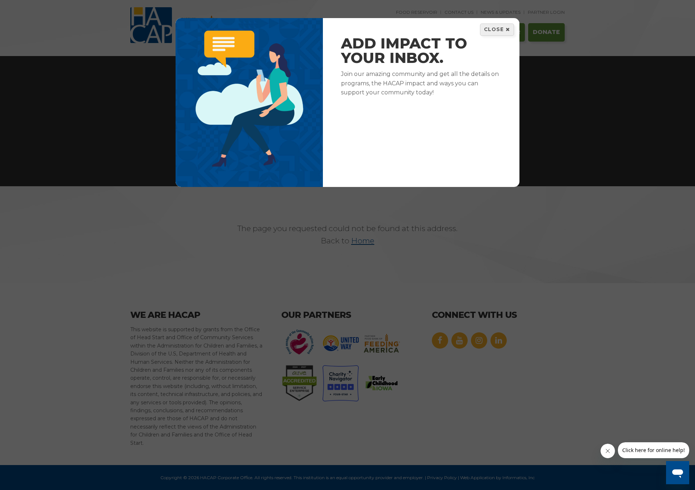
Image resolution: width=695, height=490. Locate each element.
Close (495, 29)
